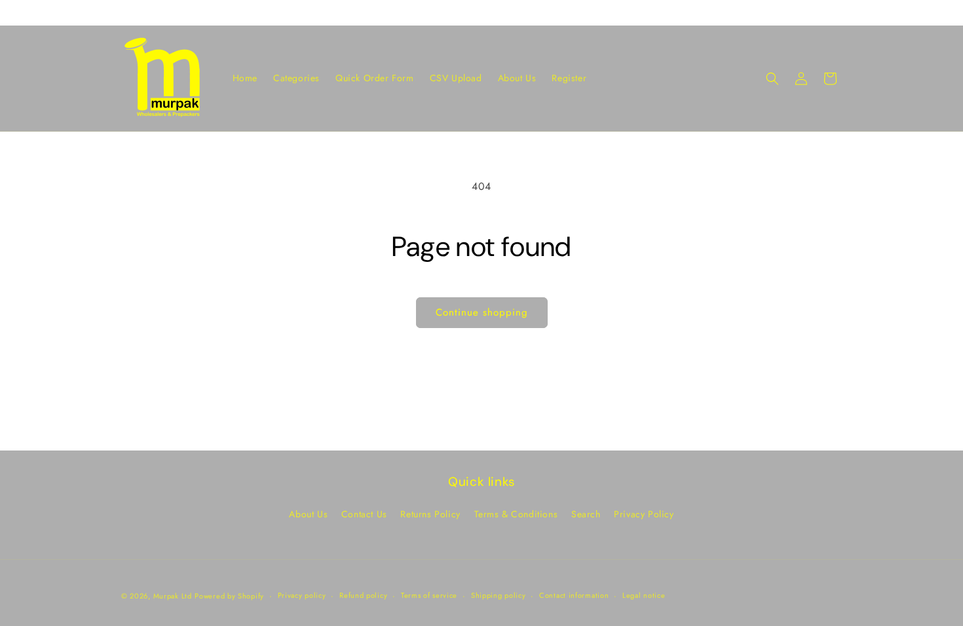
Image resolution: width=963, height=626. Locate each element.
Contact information (574, 595)
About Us (308, 514)
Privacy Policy (643, 514)
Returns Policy (430, 514)
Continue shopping (482, 312)
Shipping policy (498, 595)
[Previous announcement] (125, 12)
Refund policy (363, 595)
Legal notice (643, 595)
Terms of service (429, 595)
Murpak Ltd (172, 596)
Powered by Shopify (229, 596)
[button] (772, 78)
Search (586, 514)
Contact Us (364, 514)
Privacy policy (302, 595)
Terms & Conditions (516, 514)
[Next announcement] (837, 12)
